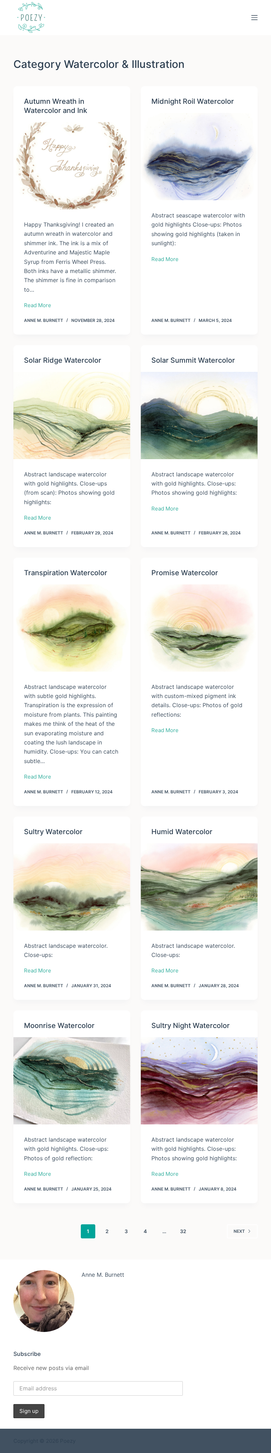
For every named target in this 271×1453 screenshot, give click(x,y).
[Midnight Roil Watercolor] (199, 156)
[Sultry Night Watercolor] (199, 1080)
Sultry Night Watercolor (190, 1025)
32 (183, 1231)
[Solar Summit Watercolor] (199, 415)
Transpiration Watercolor (65, 573)
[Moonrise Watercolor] (71, 1080)
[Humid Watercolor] (199, 887)
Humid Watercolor (181, 831)
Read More (37, 306)
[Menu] (254, 17)
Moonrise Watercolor (59, 1025)
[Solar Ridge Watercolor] (71, 415)
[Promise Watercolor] (199, 628)
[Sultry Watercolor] (71, 887)
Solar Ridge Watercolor (62, 360)
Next (239, 1231)
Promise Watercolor (184, 573)
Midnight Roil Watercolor (192, 101)
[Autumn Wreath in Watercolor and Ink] (71, 165)
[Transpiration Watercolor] (71, 628)
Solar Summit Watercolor (193, 360)
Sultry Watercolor (53, 831)
